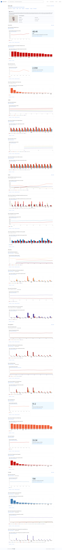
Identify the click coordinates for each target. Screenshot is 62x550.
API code (13, 42)
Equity (20, 8)
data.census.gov (15, 256)
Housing (31, 8)
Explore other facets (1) (11, 271)
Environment (34, 8)
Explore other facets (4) (11, 103)
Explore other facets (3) (11, 364)
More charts (52, 25)
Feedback (60, 1)
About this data (14, 31)
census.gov (12, 31)
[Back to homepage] (1, 1)
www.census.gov (20, 22)
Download (10, 42)
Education (23, 8)
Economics (14, 8)
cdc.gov (11, 106)
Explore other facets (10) (11, 455)
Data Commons (4, 1)
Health (17, 8)
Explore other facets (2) (11, 28)
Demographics (27, 8)
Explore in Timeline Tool (17, 42)
